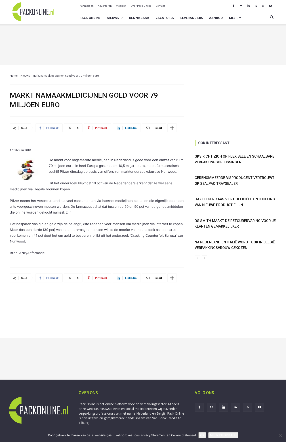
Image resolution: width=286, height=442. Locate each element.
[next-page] (204, 258)
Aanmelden (87, 5)
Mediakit (121, 5)
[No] (280, 435)
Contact (160, 5)
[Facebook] (233, 6)
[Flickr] (241, 6)
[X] (263, 6)
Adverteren (105, 5)
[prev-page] (197, 258)
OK (202, 435)
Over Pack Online (140, 5)
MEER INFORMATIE (223, 435)
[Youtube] (270, 6)
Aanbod (216, 18)
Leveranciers (191, 18)
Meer (233, 18)
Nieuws (113, 18)
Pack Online (90, 18)
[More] (172, 127)
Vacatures (165, 18)
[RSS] (255, 6)
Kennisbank (139, 18)
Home (14, 76)
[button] (271, 18)
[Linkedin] (248, 6)
